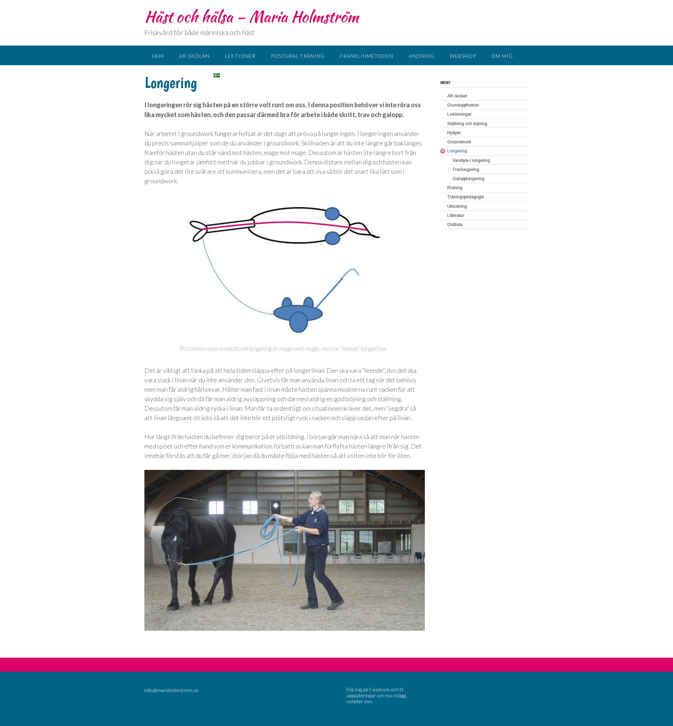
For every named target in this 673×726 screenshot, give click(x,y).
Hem (158, 56)
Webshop (463, 56)
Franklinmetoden (366, 56)
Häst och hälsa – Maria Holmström (251, 16)
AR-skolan (194, 56)
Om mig (502, 56)
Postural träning (298, 56)
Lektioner (240, 56)
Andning (421, 56)
